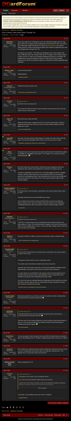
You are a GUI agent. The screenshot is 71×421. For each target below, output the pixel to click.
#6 (66, 134)
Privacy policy (57, 415)
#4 (66, 97)
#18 (66, 370)
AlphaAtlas (5, 35)
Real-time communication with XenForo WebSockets (40, 419)
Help (64, 415)
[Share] (64, 39)
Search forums (12, 13)
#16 (66, 345)
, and (26, 240)
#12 (66, 246)
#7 (66, 148)
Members (25, 10)
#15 (66, 332)
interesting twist (51, 45)
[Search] (67, 10)
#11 (66, 233)
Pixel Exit (25, 419)
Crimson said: (22, 188)
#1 (66, 38)
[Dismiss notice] (67, 17)
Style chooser (6, 415)
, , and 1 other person (30, 287)
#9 (66, 185)
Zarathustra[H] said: (24, 311)
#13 (66, 292)
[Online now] (3, 136)
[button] (19, 10)
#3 (66, 82)
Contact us (41, 415)
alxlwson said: (22, 101)
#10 (66, 213)
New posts (15, 10)
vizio (22, 35)
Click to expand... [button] (42, 388)
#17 (66, 358)
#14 (66, 307)
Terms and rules (49, 415)
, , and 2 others (30, 143)
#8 (66, 163)
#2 (66, 67)
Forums (5, 10)
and (25, 92)
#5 (66, 115)
